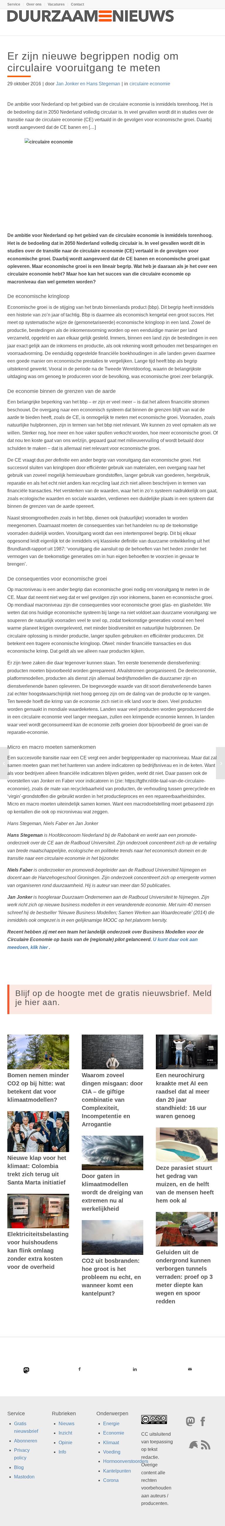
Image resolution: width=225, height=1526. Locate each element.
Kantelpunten (117, 1470)
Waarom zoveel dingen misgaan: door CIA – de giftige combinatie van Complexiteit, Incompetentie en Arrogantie (112, 1099)
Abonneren (25, 1440)
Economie (113, 1432)
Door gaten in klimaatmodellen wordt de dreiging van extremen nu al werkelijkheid (112, 1192)
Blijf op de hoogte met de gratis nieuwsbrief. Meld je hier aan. (113, 998)
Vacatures (56, 4)
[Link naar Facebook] (79, 1369)
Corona (111, 1480)
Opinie (65, 1442)
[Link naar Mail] (190, 1369)
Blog (19, 1467)
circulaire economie (149, 83)
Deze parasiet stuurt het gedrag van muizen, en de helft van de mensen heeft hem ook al (185, 1184)
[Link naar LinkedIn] (135, 1369)
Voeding (111, 1451)
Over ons (34, 4)
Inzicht (65, 1432)
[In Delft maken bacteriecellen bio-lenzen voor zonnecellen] (4, 763)
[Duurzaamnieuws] (90, 22)
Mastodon (24, 1476)
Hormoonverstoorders (125, 1461)
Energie (111, 1423)
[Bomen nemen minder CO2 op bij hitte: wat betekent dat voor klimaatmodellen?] (38, 1052)
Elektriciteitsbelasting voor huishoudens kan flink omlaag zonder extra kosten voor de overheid (38, 1250)
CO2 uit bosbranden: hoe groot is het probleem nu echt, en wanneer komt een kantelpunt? (111, 1277)
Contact (77, 4)
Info (62, 1451)
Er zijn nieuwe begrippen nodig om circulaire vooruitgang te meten (93, 62)
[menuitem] (15, 4)
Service (13, 4)
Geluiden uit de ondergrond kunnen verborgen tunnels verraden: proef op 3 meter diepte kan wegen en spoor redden (184, 1277)
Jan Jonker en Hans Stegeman (88, 83)
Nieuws (66, 1423)
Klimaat (111, 1442)
